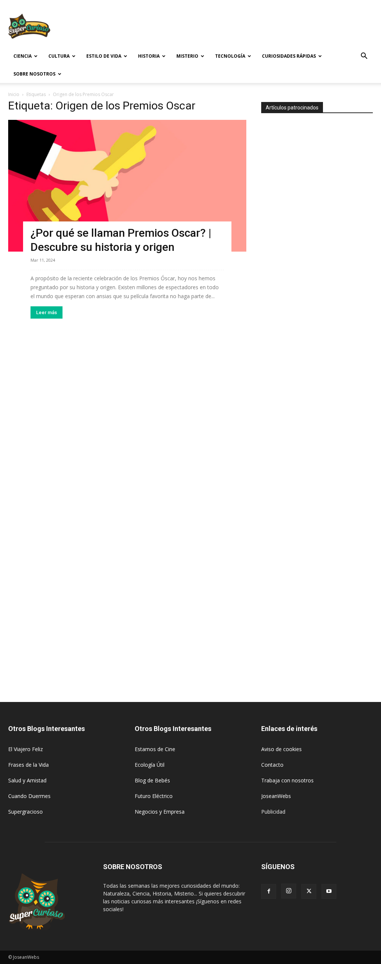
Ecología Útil (149, 764)
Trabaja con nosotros (287, 780)
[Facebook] (268, 891)
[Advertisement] (237, 27)
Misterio (187, 56)
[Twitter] (308, 891)
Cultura (59, 56)
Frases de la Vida (28, 764)
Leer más (46, 312)
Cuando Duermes (29, 795)
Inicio (13, 94)
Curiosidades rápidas (289, 56)
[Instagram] (288, 891)
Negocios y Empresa (160, 811)
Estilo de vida (103, 56)
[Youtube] (328, 891)
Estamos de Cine (155, 749)
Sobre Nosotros (34, 74)
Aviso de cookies (281, 749)
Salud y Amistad (27, 780)
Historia (149, 56)
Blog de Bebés (152, 780)
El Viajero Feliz (25, 749)
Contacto (272, 764)
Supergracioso (25, 811)
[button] (364, 56)
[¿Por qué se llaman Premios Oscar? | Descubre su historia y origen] (127, 186)
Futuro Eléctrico (154, 795)
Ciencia (22, 56)
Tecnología (230, 56)
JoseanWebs (276, 795)
